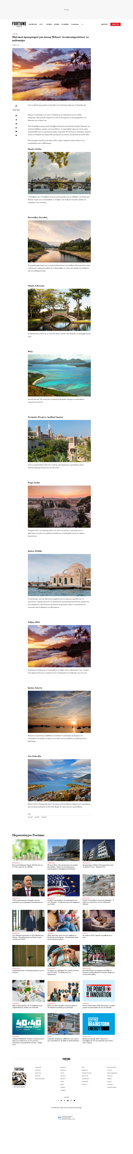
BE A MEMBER (65, 24)
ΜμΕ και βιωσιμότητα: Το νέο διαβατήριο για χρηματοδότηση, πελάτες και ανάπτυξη (27, 1007)
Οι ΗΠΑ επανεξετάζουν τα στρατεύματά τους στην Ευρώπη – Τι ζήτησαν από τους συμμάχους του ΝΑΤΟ (63, 902)
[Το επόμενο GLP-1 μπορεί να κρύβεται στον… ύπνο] (99, 920)
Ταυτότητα (109, 1070)
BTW (80, 1107)
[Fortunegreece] (19, 26)
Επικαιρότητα (63, 1067)
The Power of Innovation (87, 1073)
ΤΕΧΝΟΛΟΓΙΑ (50, 933)
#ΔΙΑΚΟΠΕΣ (37, 817)
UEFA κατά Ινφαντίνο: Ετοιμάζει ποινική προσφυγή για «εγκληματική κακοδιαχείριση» (27, 901)
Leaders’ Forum (38, 1073)
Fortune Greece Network (40, 1078)
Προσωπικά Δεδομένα (111, 1087)
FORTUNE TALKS (33, 24)
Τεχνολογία (62, 1075)
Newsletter (109, 1078)
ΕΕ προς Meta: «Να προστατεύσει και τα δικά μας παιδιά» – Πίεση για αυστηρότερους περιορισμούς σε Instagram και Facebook (62, 867)
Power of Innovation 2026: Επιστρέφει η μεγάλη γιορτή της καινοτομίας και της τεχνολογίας (99, 1007)
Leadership (62, 1087)
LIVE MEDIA (49, 24)
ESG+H (83, 1067)
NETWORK (56, 24)
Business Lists (38, 1070)
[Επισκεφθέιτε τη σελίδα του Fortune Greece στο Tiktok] (71, 1100)
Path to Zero (84, 1084)
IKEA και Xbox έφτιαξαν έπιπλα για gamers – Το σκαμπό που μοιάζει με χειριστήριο (62, 1007)
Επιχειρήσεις (63, 1070)
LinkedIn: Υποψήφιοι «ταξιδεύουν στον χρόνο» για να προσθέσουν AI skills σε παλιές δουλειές (63, 1040)
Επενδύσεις (62, 1078)
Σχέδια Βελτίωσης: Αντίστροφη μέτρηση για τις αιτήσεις (28, 971)
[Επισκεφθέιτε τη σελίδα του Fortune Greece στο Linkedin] (64, 1100)
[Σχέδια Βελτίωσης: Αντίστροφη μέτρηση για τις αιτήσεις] (28, 955)
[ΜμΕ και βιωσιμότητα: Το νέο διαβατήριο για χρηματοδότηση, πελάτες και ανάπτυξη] (28, 991)
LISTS (40, 24)
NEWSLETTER (115, 24)
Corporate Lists (38, 1067)
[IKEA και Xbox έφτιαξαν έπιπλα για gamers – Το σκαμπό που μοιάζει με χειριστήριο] (63, 991)
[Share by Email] (16, 131)
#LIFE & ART (30, 817)
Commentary (62, 1090)
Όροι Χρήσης (110, 1084)
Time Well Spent (85, 1081)
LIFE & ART (15, 34)
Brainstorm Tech (85, 1075)
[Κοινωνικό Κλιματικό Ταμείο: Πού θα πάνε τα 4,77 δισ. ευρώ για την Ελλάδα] (28, 850)
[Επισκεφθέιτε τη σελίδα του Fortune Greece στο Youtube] (68, 1101)
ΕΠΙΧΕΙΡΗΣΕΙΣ (15, 1003)
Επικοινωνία (109, 1075)
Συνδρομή (109, 1081)
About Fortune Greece (111, 1067)
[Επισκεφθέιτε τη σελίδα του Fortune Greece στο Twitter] (61, 1100)
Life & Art (62, 1073)
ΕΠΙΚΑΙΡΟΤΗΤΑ (16, 863)
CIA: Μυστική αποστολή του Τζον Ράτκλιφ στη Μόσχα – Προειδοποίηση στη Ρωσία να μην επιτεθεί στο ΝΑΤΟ (28, 937)
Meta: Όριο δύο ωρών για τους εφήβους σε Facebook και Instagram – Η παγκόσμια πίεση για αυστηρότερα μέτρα (62, 937)
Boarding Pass (85, 1070)
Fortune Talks (37, 1075)
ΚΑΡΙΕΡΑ (49, 1036)
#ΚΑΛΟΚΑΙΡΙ (44, 817)
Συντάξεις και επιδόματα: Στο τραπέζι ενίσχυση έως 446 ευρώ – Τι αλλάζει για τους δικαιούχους (63, 972)
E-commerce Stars (85, 1078)
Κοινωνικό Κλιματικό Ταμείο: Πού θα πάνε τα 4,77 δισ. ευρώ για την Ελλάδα (27, 866)
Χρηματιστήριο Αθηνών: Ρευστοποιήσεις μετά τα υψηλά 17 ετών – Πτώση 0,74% (98, 866)
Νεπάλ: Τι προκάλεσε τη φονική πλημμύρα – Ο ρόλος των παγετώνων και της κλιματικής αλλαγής (98, 902)
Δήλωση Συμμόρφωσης (112, 1073)
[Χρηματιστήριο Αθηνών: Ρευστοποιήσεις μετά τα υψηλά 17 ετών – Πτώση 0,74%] (99, 850)
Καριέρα (62, 1084)
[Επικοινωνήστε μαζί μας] (74, 1100)
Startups (62, 1081)
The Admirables (75, 24)
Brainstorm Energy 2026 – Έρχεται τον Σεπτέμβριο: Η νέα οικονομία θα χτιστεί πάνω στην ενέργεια (98, 1041)
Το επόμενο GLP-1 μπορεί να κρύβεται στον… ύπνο (98, 936)
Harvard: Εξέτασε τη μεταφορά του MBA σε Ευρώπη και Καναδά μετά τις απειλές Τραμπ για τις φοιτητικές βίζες (98, 972)
